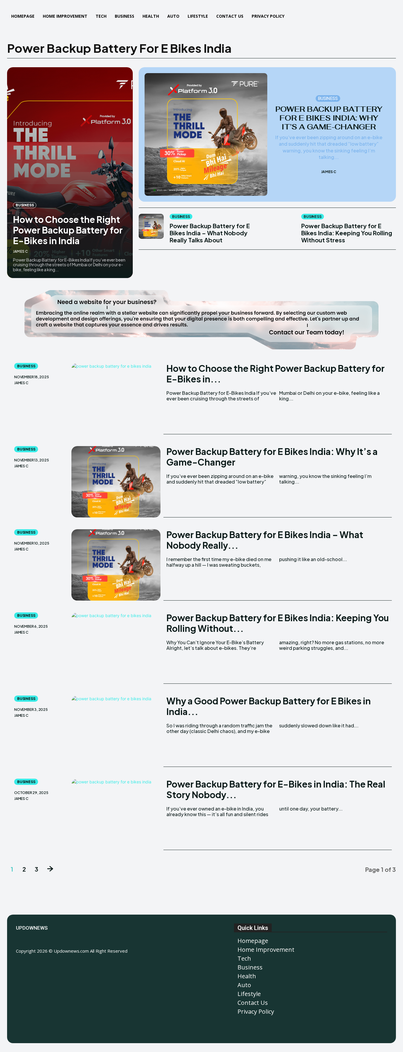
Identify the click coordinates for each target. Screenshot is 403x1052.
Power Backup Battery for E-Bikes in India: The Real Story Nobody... (275, 789)
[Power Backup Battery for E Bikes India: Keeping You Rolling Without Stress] (282, 226)
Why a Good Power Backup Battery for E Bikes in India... (268, 706)
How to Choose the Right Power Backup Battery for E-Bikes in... (275, 373)
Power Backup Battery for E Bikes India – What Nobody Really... (264, 540)
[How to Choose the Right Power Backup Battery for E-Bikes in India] (70, 172)
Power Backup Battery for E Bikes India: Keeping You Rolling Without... (277, 623)
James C (20, 251)
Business (25, 205)
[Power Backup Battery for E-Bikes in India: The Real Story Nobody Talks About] (116, 814)
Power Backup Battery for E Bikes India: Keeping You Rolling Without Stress (346, 233)
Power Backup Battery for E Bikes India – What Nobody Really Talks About (210, 233)
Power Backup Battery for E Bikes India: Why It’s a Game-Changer (328, 118)
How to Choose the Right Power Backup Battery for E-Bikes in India (68, 230)
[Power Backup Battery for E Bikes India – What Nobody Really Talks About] (151, 226)
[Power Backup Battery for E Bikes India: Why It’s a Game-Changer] (206, 134)
